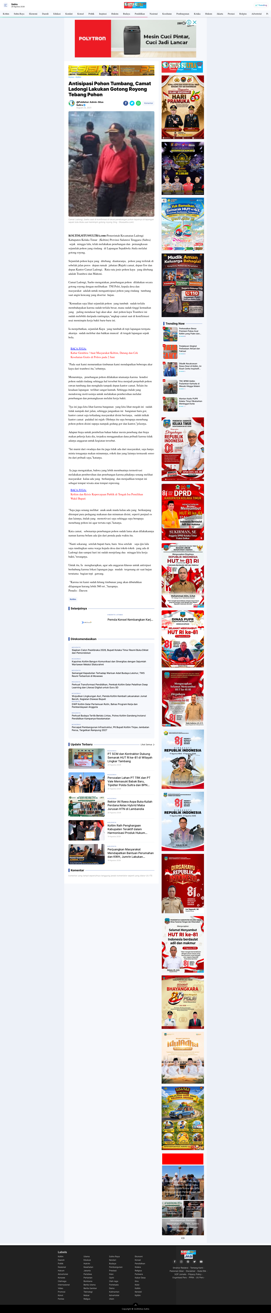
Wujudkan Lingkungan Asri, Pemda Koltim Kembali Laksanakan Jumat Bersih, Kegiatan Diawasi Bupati (109, 697)
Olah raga (113, 1281)
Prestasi (231, 13)
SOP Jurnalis (180, 1274)
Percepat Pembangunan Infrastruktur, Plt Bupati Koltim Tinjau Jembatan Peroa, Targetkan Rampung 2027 (110, 729)
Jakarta (220, 13)
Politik (91, 13)
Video (60, 1288)
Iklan (111, 1274)
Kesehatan (167, 13)
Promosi (61, 1292)
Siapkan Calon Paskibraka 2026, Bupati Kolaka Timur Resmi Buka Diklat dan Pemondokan (110, 651)
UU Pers (200, 1277)
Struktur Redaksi (180, 1268)
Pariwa (61, 1299)
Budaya (126, 13)
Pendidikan (140, 13)
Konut (60, 1295)
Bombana (88, 1281)
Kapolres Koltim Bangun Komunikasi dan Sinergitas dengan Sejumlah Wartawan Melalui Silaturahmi (109, 663)
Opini (111, 1277)
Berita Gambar (90, 1288)
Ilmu (137, 1281)
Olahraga (62, 1281)
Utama (87, 1256)
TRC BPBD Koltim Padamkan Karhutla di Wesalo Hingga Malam (189, 383)
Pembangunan (182, 13)
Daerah (45, 13)
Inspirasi (103, 13)
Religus (87, 1299)
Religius (243, 13)
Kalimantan (114, 1292)
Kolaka (197, 13)
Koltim (6, 13)
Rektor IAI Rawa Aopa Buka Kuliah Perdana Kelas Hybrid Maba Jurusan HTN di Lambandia (130, 805)
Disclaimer (190, 1271)
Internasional (64, 1284)
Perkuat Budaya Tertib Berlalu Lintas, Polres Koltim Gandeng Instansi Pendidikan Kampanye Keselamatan (109, 717)
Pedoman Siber (177, 1271)
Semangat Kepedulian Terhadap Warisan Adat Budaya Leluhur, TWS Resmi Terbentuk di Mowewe (108, 674)
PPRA (191, 1277)
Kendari (69, 13)
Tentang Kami (196, 1268)
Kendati (138, 1292)
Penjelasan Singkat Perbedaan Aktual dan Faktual (189, 348)
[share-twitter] (132, 103)
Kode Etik (201, 1271)
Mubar (86, 1295)
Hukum (208, 13)
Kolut (137, 1284)
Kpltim (138, 1295)
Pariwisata (114, 1284)
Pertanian (88, 1277)
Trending (262, 5)
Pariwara (139, 1274)
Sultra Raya (19, 13)
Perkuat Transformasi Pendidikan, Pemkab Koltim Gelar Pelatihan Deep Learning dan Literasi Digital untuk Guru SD (110, 686)
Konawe (61, 1277)
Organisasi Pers (179, 1277)
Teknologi (88, 1292)
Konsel (80, 13)
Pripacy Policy (194, 1274)
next (184, 1238)
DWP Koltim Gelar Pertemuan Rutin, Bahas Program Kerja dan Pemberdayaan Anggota (105, 705)
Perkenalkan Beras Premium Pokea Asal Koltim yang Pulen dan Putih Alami (189, 331)
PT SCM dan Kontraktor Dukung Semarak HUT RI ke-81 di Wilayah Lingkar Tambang (130, 757)
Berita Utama (90, 1284)
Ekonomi (33, 13)
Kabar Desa (140, 1277)
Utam (111, 1299)
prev (182, 1238)
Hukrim (114, 13)
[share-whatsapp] (138, 103)
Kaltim (137, 1288)
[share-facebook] (125, 103)
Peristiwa (88, 1274)
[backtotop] (135, 1305)
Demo (111, 1288)
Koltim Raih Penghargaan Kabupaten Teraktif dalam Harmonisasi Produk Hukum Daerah (126, 829)
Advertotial (114, 1295)
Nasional (154, 13)
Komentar (148, 103)
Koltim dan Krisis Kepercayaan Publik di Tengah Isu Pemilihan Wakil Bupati (107, 496)
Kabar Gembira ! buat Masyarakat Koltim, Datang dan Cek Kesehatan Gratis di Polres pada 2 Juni (104, 355)
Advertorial (257, 13)
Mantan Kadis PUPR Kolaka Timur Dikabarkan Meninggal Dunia (190, 401)
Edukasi (57, 13)
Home (71, 77)
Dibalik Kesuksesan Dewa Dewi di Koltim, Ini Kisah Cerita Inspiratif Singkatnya (190, 366)
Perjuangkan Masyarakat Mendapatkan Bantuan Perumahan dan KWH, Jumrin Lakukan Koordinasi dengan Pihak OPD (131, 853)
